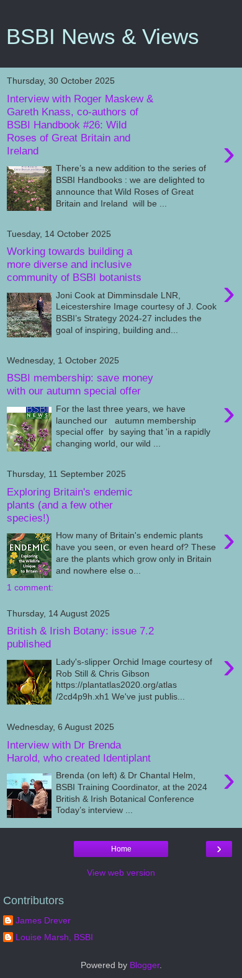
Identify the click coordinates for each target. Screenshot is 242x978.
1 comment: (30, 587)
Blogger (144, 965)
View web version (121, 873)
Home (121, 849)
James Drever (43, 920)
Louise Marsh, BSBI (54, 937)
